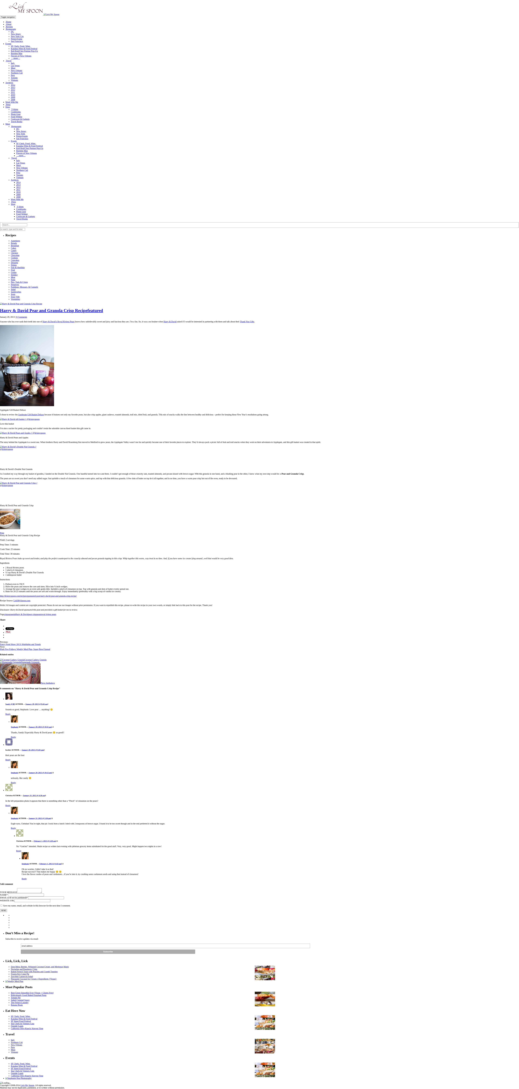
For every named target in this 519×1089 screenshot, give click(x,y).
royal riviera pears (48, 614)
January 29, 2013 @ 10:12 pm (40, 773)
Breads (14, 243)
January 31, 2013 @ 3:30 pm (40, 818)
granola (12, 614)
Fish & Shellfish (18, 267)
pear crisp (32, 614)
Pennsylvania (16, 39)
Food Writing (16, 117)
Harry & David (170, 321)
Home (8, 22)
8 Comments (21, 317)
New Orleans (16, 70)
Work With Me (11, 102)
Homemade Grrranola (30, 662)
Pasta (13, 280)
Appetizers (15, 241)
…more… (15, 58)
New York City (17, 36)
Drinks (14, 265)
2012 (13, 90)
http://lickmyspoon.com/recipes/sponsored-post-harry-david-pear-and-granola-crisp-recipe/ (38, 596)
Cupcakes (15, 260)
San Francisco (17, 41)
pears (38, 614)
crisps (6, 614)
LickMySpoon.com (22, 600)
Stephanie (14, 727)
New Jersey (16, 34)
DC (12, 31)
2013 (13, 87)
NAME (4, 895)
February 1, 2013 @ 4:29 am (45, 841)
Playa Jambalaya (48, 683)
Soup (13, 294)
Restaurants (10, 29)
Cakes (13, 248)
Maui (13, 68)
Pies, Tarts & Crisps (19, 282)
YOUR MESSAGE (8, 892)
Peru (13, 75)
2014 (13, 85)
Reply (8, 714)
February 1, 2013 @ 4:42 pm (50, 864)
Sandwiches (16, 292)
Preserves (15, 284)
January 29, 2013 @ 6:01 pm (33, 750)
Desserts (14, 263)
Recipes (9, 27)
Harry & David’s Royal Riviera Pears (58, 321)
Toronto (14, 78)
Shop (7, 107)
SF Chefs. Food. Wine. (20, 46)
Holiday (14, 275)
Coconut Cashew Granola (35, 660)
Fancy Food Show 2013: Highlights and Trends (20, 644)
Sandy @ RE (10, 704)
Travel (8, 61)
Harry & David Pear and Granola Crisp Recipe (51, 310)
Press (7, 104)
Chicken (14, 253)
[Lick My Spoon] (29, 14)
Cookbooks (16, 112)
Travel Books (16, 121)
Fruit (13, 270)
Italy (13, 63)
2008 (13, 100)
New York (20, 134)
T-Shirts (14, 109)
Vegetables (15, 299)
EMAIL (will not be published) (14, 898)
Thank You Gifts (247, 321)
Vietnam (14, 80)
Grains (13, 272)
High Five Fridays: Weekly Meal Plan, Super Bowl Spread (25, 649)
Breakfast (15, 246)
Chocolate (15, 255)
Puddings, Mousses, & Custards (24, 287)
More (7, 124)
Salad (13, 289)
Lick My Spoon (27, 1085)
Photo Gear (16, 114)
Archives (9, 83)
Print (2, 533)
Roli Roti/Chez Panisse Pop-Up (24, 51)
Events (8, 44)
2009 (13, 97)
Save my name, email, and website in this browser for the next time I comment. (36, 906)
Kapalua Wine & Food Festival (24, 48)
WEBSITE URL (7, 900)
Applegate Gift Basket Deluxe (31, 414)
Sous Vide (15, 297)
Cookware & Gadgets (20, 119)
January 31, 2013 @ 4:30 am (34, 795)
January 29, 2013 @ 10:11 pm (40, 727)
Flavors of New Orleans (21, 56)
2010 (13, 95)
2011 (13, 92)
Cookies (14, 258)
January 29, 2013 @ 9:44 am (36, 704)
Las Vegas (15, 65)
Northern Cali (17, 73)
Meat (13, 277)
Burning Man (16, 53)
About (8, 24)
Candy (13, 250)
